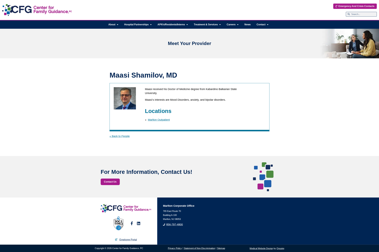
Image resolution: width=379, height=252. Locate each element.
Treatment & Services (206, 24)
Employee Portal (128, 239)
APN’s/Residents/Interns (171, 24)
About (111, 24)
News (247, 24)
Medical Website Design (261, 248)
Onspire (280, 248)
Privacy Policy (175, 248)
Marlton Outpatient (159, 119)
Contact (261, 24)
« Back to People (120, 136)
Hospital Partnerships (136, 24)
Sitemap (221, 248)
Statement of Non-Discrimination (199, 248)
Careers (231, 24)
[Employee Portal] (116, 240)
